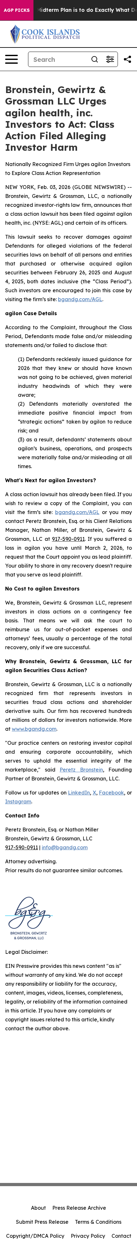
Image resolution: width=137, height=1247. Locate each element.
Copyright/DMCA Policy (35, 1236)
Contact (121, 1236)
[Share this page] (127, 59)
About (38, 1208)
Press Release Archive (79, 1208)
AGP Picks (17, 10)
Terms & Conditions (98, 1222)
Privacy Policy (88, 1236)
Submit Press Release (42, 1222)
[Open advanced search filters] (110, 59)
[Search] (94, 59)
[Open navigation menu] (11, 59)
